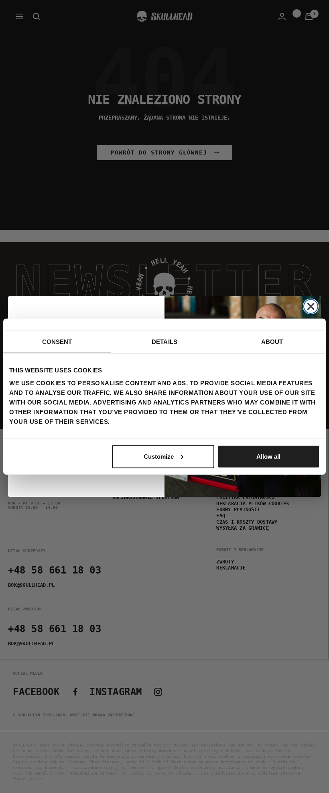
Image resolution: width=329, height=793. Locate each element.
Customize (159, 456)
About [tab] (272, 341)
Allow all (268, 456)
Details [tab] (164, 341)
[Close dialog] (311, 306)
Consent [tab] (57, 341)
